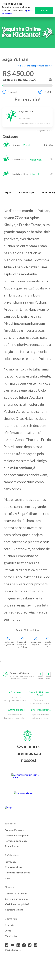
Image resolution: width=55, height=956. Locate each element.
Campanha (8, 192)
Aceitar (44, 10)
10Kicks (48, 92)
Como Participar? (27, 192)
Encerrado (12, 92)
